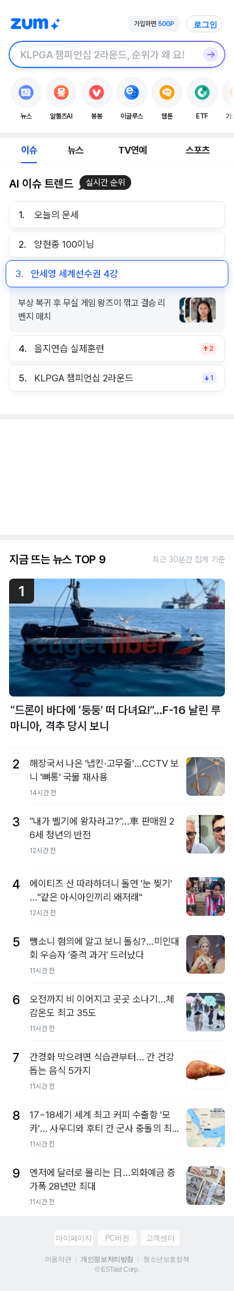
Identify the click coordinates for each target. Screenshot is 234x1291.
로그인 (206, 24)
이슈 (29, 150)
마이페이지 (73, 1238)
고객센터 (160, 1238)
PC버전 (117, 1238)
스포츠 (198, 150)
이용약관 (58, 1259)
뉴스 (75, 150)
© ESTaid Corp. (117, 1269)
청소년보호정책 (166, 1259)
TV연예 (132, 150)
